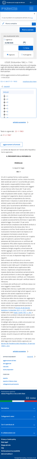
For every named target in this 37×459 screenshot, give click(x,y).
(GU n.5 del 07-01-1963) (9, 81)
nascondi (7, 86)
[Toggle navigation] (31, 8)
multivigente (27, 54)
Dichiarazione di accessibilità (10, 451)
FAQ (2, 448)
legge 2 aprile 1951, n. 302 (22, 312)
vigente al (9, 39)
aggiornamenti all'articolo (11, 144)
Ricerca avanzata (27, 30)
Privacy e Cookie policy (8, 439)
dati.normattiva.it (6, 454)
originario (12, 54)
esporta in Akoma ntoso (10, 381)
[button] (24, 43)
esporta (5, 378)
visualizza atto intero (29, 81)
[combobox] (18, 24)
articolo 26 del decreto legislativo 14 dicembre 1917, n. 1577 (15, 309)
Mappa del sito (6, 445)
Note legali (4, 442)
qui (32, 18)
